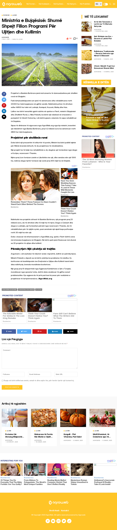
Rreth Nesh (54, 510)
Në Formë (30, 4)
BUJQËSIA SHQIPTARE (10, 289)
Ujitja (39, 289)
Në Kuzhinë (58, 4)
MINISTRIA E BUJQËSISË (27, 289)
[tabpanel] (98, 108)
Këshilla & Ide (93, 111)
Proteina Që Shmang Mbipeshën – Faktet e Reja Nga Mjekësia (14, 435)
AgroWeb (5, 37)
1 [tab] (109, 90)
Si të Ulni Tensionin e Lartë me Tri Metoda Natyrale (103, 24)
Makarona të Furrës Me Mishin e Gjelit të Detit (43, 435)
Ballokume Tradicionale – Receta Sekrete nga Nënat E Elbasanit (104, 54)
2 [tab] (110, 90)
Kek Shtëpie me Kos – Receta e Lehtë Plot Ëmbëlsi (103, 39)
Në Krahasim (44, 4)
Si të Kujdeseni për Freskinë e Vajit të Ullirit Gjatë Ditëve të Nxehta (97, 117)
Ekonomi (6, 15)
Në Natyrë (71, 4)
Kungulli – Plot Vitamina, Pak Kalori (72, 435)
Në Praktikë (85, 4)
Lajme (14, 15)
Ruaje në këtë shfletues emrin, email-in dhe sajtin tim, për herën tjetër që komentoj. (39, 380)
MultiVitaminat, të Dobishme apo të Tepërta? (101, 435)
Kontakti (65, 510)
